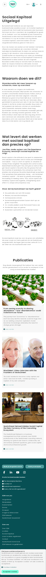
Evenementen (7, 505)
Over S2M (5, 528)
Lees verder (9, 329)
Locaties (5, 531)
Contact (5, 539)
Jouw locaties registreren (11, 536)
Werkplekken (6, 502)
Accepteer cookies (10, 572)
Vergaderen (6, 500)
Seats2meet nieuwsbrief (11, 518)
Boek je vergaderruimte (13, 466)
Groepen (5, 510)
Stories (4, 507)
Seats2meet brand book (11, 542)
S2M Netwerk (7, 515)
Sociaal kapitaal (8, 534)
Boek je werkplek (34, 466)
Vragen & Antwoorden (10, 513)
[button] (5, 4)
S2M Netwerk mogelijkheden (12, 544)
